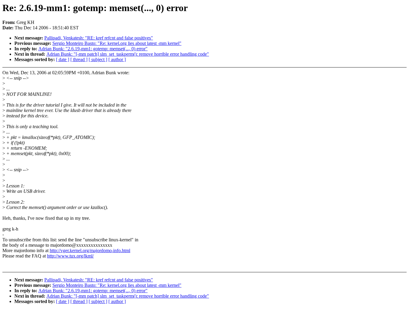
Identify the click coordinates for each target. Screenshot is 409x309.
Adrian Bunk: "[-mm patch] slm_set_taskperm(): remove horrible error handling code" (127, 54)
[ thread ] (78, 59)
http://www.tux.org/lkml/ (70, 255)
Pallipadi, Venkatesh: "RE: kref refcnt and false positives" (98, 37)
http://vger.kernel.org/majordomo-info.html (90, 250)
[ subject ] (98, 59)
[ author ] (117, 59)
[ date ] (62, 59)
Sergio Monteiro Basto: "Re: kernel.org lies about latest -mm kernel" (116, 43)
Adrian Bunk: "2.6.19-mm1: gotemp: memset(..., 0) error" (93, 48)
